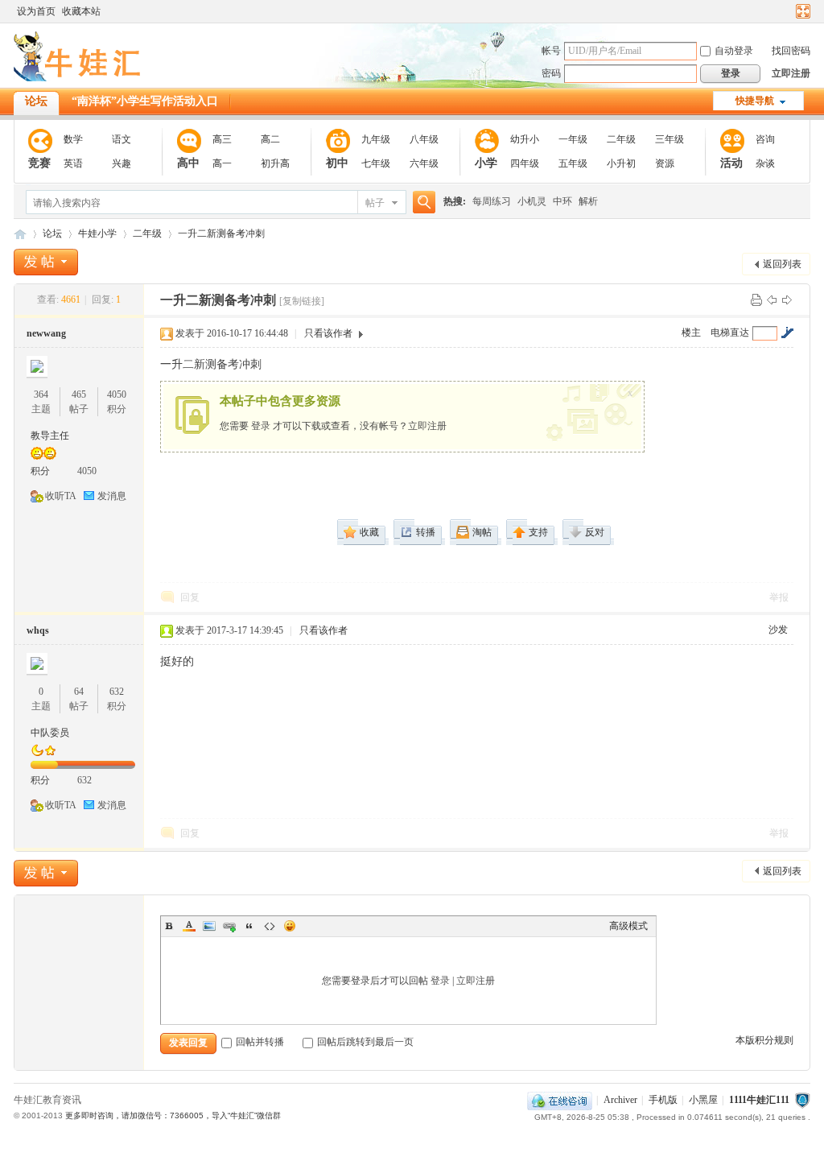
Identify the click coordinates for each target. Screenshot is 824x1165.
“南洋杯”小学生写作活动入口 (145, 101)
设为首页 (36, 11)
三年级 (669, 139)
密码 (551, 73)
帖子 (375, 203)
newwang (46, 333)
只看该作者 (328, 333)
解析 (588, 201)
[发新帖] (46, 262)
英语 (73, 163)
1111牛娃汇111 (759, 1099)
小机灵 (531, 201)
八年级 (424, 139)
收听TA (60, 496)
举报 (779, 597)
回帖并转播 (260, 1041)
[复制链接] (301, 301)
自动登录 (734, 50)
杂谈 (765, 163)
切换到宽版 (801, 11)
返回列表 (782, 264)
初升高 (275, 163)
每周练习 (491, 201)
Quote (249, 926)
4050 (116, 394)
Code (270, 926)
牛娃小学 (97, 233)
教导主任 (50, 435)
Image (209, 926)
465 (79, 394)
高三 (222, 139)
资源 (664, 163)
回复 (190, 597)
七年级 (375, 163)
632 (116, 691)
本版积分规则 (764, 1040)
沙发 (778, 629)
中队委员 (50, 732)
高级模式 (628, 926)
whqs (38, 630)
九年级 (375, 139)
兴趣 (121, 163)
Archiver (620, 1099)
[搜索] (421, 202)
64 (79, 691)
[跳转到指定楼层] (787, 332)
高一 (222, 163)
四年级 (524, 163)
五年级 (572, 163)
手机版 (663, 1099)
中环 (562, 201)
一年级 (572, 139)
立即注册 (791, 73)
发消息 (111, 496)
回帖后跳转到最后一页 (365, 1041)
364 (41, 394)
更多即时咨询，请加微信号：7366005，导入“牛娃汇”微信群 (173, 1115)
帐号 (551, 50)
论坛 (36, 101)
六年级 (424, 163)
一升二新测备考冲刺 (221, 233)
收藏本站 (81, 11)
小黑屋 (703, 1099)
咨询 (765, 139)
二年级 (621, 139)
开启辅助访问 (788, 11)
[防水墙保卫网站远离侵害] (802, 1099)
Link (229, 926)
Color (189, 926)
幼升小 (524, 139)
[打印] (756, 299)
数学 (73, 139)
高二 (270, 139)
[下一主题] (787, 299)
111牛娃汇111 (20, 234)
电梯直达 (730, 332)
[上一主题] (771, 299)
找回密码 (791, 50)
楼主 (691, 332)
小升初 (621, 163)
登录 (260, 426)
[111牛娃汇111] (80, 78)
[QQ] (559, 1099)
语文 (121, 139)
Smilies (290, 926)
